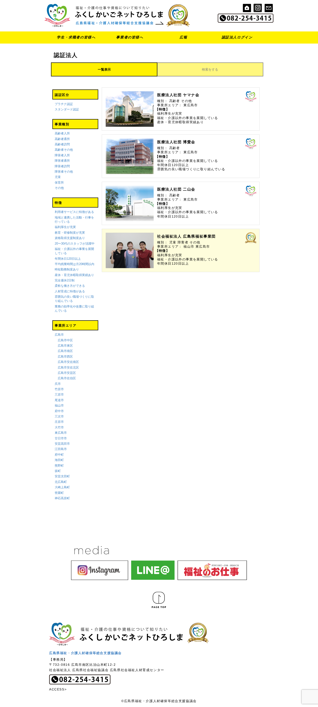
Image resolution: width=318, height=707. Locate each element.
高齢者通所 (62, 139)
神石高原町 (62, 498)
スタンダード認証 (67, 109)
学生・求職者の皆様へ (76, 37)
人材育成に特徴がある (70, 291)
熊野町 (59, 465)
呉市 (58, 384)
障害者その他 (64, 171)
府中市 (59, 411)
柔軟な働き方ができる (70, 285)
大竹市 (59, 427)
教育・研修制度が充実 (70, 232)
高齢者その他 (64, 149)
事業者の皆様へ (129, 37)
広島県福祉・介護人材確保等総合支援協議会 (85, 653)
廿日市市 (61, 438)
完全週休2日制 (64, 280)
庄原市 (59, 422)
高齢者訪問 (62, 144)
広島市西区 (65, 356)
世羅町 (59, 493)
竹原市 (59, 389)
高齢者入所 (62, 133)
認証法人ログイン (237, 37)
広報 (183, 37)
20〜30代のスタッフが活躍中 (75, 243)
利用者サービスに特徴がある (74, 212)
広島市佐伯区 (67, 378)
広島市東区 (65, 345)
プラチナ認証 (64, 104)
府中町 (59, 454)
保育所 (59, 182)
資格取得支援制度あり (70, 238)
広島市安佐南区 (68, 362)
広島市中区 (65, 340)
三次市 (59, 416)
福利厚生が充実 (65, 227)
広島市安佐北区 (68, 367)
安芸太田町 (62, 476)
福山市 (59, 405)
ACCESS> (58, 689)
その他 (59, 188)
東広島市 (61, 432)
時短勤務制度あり (67, 269)
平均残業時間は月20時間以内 (74, 264)
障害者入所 (62, 155)
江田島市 (61, 449)
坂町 (58, 471)
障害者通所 (62, 160)
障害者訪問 (62, 166)
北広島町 (61, 482)
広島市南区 (65, 351)
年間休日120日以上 (68, 258)
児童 (58, 177)
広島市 (59, 334)
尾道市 (59, 400)
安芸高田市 (62, 443)
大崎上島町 (62, 487)
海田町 (59, 460)
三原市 (59, 394)
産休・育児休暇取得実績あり (74, 275)
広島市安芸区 (67, 373)
